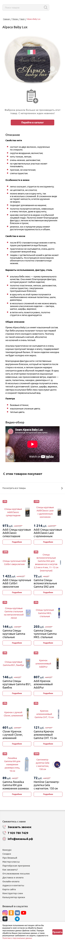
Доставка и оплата (12, 877)
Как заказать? (10, 869)
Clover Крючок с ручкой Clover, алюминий (13, 734)
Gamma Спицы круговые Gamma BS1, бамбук (17, 684)
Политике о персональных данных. (17, 938)
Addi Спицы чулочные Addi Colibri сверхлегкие (17, 583)
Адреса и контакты (13, 885)
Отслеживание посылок (16, 873)
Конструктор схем (12, 893)
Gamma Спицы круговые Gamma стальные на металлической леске (14, 637)
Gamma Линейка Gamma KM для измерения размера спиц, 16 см (16, 786)
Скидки (6, 853)
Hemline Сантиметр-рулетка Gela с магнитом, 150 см (46, 785)
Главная (6, 19)
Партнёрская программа (16, 865)
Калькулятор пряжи (13, 897)
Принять (57, 932)
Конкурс (7, 850)
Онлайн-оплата (10, 881)
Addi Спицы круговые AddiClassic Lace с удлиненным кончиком (48, 534)
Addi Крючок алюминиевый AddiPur (43, 684)
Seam (22, 19)
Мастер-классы (11, 861)
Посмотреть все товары (14, 488)
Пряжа (15, 19)
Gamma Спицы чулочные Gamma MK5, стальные (45, 634)
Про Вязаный (9, 857)
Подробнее (17, 542)
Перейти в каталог (32, 122)
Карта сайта (9, 889)
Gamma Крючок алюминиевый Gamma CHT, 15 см (45, 734)
